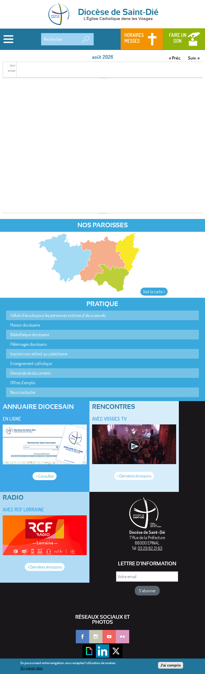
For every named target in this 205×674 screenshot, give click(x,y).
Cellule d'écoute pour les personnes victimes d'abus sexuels (58, 315)
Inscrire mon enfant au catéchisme (38, 353)
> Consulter (44, 476)
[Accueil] (60, 14)
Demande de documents (30, 373)
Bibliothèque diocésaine (29, 334)
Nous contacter (23, 392)
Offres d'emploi (22, 382)
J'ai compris (170, 665)
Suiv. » (194, 58)
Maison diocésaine (25, 325)
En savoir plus (32, 668)
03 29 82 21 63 (150, 548)
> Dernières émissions (134, 476)
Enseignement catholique (31, 363)
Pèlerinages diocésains (28, 344)
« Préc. (175, 58)
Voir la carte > (154, 291)
